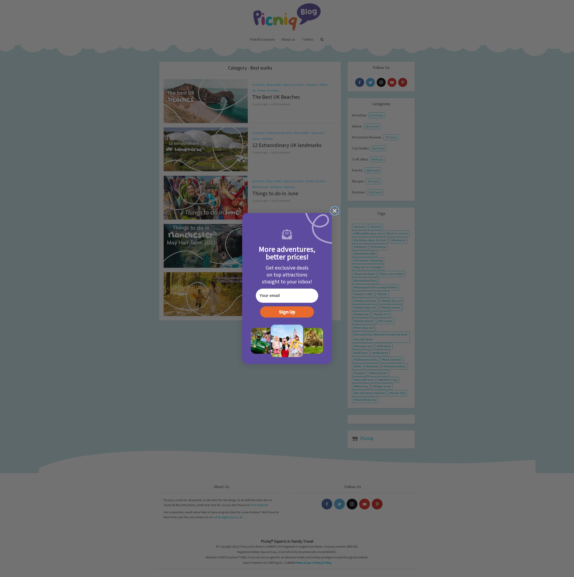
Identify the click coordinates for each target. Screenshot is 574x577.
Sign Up (287, 312)
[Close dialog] (335, 211)
